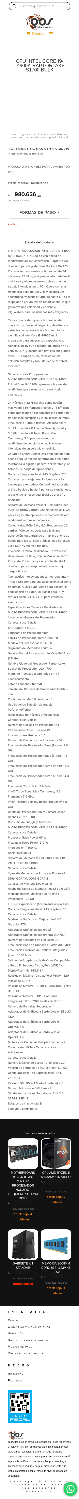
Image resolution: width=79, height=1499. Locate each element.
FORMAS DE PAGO (39, 212)
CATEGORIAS (22, 149)
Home (11, 149)
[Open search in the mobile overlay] (39, 6)
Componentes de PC (40, 149)
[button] (64, 85)
